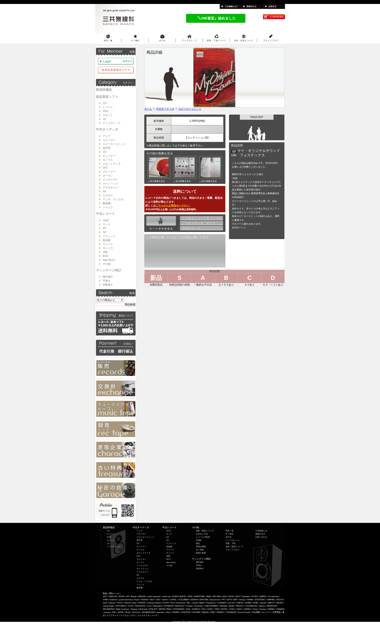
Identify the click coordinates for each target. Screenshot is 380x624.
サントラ (108, 248)
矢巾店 (229, 537)
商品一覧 (230, 531)
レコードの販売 (203, 537)
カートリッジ (110, 183)
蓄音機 (106, 203)
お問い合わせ (261, 537)
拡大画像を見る (157, 181)
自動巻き (108, 284)
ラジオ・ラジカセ (113, 199)
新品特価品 (104, 89)
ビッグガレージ (232, 540)
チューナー (109, 155)
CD (104, 103)
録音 (198, 543)
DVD (105, 111)
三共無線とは (261, 531)
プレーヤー (109, 171)
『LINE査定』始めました (216, 18)
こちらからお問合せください (172, 205)
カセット (108, 115)
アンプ (106, 136)
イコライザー (110, 179)
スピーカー (109, 140)
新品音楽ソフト (107, 96)
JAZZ (106, 220)
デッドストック (112, 123)
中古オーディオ (107, 129)
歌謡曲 (106, 240)
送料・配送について (205, 531)
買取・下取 (231, 543)
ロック (106, 224)
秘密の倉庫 (201, 553)
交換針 (199, 540)
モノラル (108, 159)
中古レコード (105, 213)
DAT (105, 167)
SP (104, 232)
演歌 (105, 252)
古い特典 (200, 550)
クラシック (109, 236)
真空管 (106, 147)
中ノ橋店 (230, 534)
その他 (106, 263)
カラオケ (108, 195)
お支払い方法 (202, 534)
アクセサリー (110, 187)
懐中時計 (108, 276)
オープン (108, 175)
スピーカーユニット (114, 143)
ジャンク (108, 207)
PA (104, 191)
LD (104, 119)
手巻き (106, 280)
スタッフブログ (232, 550)
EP (104, 228)
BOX (105, 256)
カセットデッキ (112, 163)
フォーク (108, 244)
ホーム (148, 108)
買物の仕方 (260, 534)
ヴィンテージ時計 (108, 270)
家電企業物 (201, 546)
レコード (108, 107)
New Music (109, 259)
